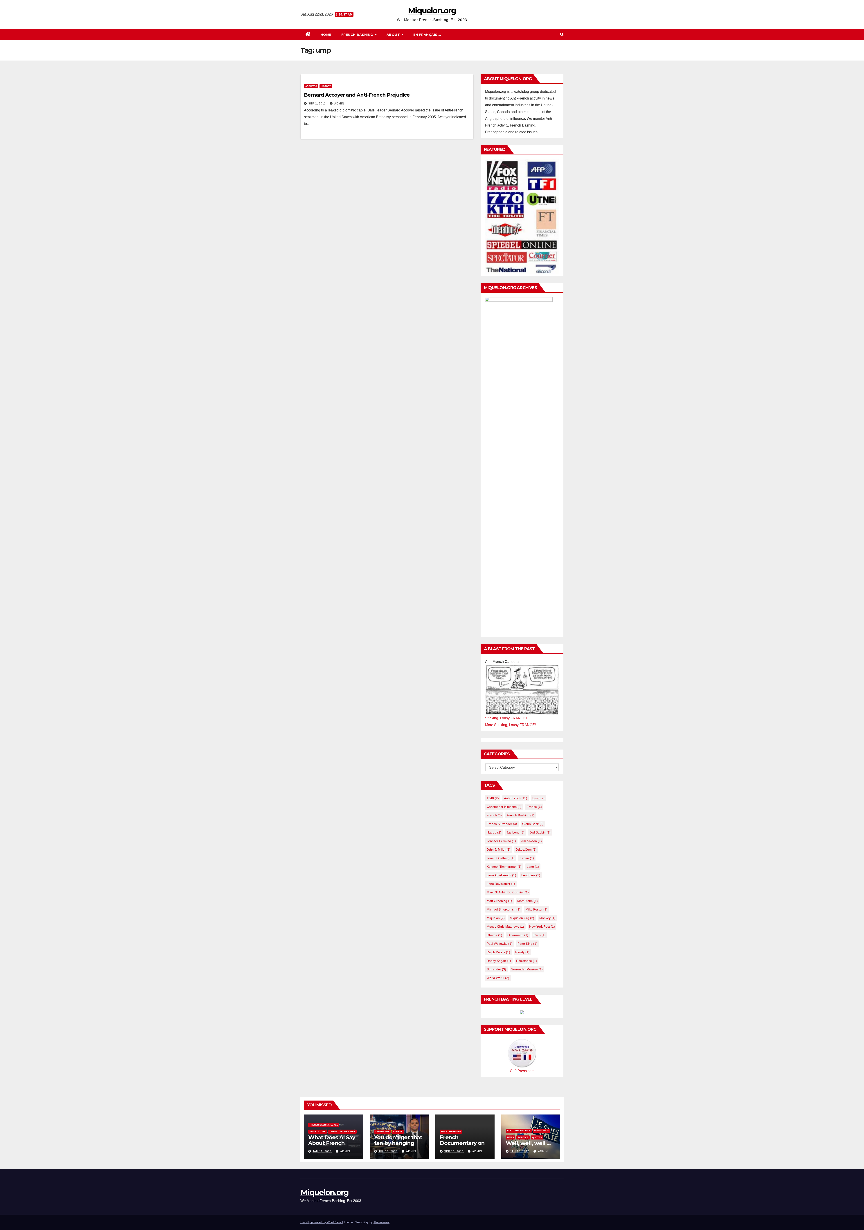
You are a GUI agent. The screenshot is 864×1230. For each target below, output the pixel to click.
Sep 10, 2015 (454, 1151)
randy (522, 952)
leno (533, 866)
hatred (494, 832)
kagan (527, 858)
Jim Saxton (531, 841)
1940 (493, 798)
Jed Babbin (540, 832)
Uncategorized (451, 1131)
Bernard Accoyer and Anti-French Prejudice (357, 95)
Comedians (382, 1131)
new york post (542, 926)
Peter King (527, 943)
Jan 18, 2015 (519, 1151)
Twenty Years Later (342, 1131)
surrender (496, 969)
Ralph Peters (498, 952)
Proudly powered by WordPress (321, 1222)
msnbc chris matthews (505, 926)
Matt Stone (527, 901)
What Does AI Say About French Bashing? (331, 1143)
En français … (427, 35)
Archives (311, 86)
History (326, 86)
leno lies (530, 875)
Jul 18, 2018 (388, 1151)
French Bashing (357, 35)
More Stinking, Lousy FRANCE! (510, 725)
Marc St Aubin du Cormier (508, 892)
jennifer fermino (501, 841)
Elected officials (518, 1130)
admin (339, 103)
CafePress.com (522, 1071)
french (494, 815)
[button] (562, 34)
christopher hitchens (504, 807)
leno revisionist (501, 884)
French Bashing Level (324, 1125)
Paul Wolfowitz (499, 943)
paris (539, 935)
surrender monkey (527, 969)
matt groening (499, 901)
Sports (398, 1131)
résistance (526, 961)
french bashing (520, 815)
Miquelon (496, 918)
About (394, 35)
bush (538, 798)
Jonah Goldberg (501, 858)
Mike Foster (536, 909)
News (510, 1137)
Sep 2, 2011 (317, 103)
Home (326, 35)
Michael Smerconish (503, 909)
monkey (547, 918)
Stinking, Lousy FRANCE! (506, 718)
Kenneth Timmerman (504, 866)
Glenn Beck (533, 824)
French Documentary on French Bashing (462, 1143)
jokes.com (526, 849)
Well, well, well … (528, 1143)
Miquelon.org (432, 10)
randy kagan (499, 961)
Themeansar (381, 1222)
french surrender (502, 824)
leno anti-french (501, 875)
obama (494, 935)
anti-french (515, 798)
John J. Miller (499, 849)
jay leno (515, 832)
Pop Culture (318, 1131)
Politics (523, 1137)
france (534, 807)
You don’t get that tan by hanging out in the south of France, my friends (398, 1146)
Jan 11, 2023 (322, 1151)
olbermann (517, 935)
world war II (498, 978)
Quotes (537, 1137)
